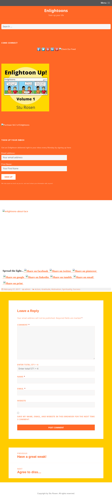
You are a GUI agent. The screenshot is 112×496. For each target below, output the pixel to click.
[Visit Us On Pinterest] (56, 49)
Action (37, 289)
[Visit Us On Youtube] (47, 49)
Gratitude (46, 289)
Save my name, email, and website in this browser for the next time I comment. (56, 418)
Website (21, 400)
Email (21, 388)
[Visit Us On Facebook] (38, 49)
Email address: (8, 153)
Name (21, 376)
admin (27, 289)
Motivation (56, 289)
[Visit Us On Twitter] (43, 49)
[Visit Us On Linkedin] (52, 49)
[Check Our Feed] (67, 49)
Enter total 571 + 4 (27, 364)
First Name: (6, 164)
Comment (23, 324)
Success (76, 289)
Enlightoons (56, 10)
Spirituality (67, 289)
